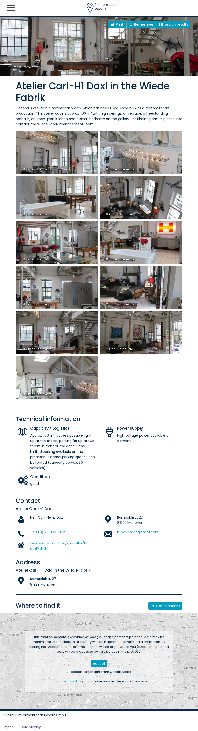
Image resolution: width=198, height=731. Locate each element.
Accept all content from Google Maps (100, 672)
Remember (143, 24)
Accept (99, 663)
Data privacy (31, 727)
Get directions (167, 605)
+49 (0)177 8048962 (47, 532)
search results (175, 24)
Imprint (9, 727)
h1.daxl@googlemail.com (138, 532)
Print (119, 24)
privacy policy (70, 681)
